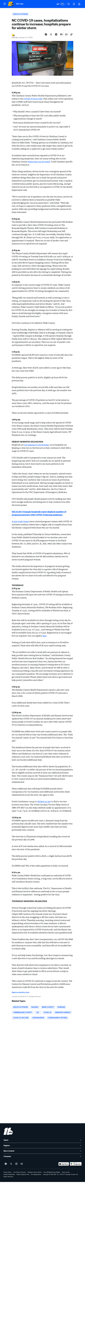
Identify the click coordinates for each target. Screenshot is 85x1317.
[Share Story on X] (51, 34)
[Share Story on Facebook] (46, 34)
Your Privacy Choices (19, 1172)
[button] (4, 4)
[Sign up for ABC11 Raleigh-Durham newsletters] (21, 1164)
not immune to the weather (36, 444)
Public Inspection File (23, 1174)
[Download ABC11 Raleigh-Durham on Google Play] (75, 1164)
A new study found (20, 521)
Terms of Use (66, 1172)
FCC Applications (36, 1174)
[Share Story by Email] (66, 34)
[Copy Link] (71, 34)
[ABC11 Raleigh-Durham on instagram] (16, 1164)
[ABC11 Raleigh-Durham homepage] (11, 4)
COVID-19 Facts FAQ (33, 98)
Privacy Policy (8, 1172)
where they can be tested (39, 161)
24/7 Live (19, 4)
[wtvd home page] (8, 1131)
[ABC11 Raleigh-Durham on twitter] (11, 1164)
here (44, 635)
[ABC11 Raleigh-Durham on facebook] (6, 1164)
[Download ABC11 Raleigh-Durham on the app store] (63, 1164)
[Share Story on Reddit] (56, 34)
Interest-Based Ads (9, 1174)
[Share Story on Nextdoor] (61, 34)
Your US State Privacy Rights (51, 1172)
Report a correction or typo (20, 992)
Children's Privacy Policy (34, 1172)
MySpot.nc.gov (44, 801)
